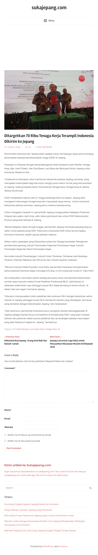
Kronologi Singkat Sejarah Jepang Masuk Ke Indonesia (31, 504)
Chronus (63, 546)
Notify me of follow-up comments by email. (29, 435)
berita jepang (22, 329)
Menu (51, 20)
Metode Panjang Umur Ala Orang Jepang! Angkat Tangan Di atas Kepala (40, 530)
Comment (10, 368)
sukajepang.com (49, 7)
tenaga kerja (51, 329)
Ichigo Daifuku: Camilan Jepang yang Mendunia (28, 510)
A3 (29, 147)
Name (8, 410)
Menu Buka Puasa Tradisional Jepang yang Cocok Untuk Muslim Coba (39, 515)
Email (7, 418)
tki (59, 329)
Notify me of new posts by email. (24, 441)
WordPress (48, 546)
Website (8, 427)
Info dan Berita (45, 147)
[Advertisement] (49, 47)
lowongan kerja (37, 329)
